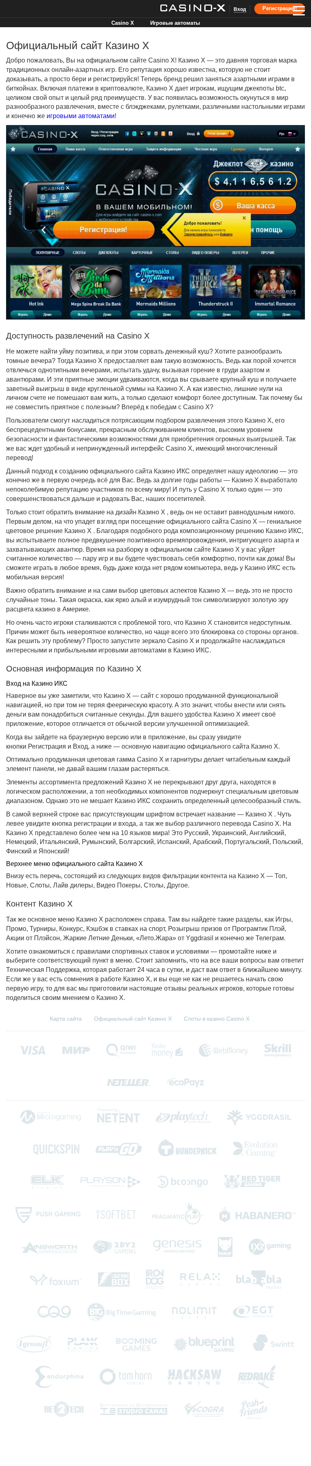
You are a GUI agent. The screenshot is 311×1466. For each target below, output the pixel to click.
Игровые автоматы (175, 23)
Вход (240, 9)
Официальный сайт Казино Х (133, 1018)
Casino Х (122, 23)
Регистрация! (279, 8)
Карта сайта (66, 1018)
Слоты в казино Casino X (216, 1018)
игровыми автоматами (81, 115)
